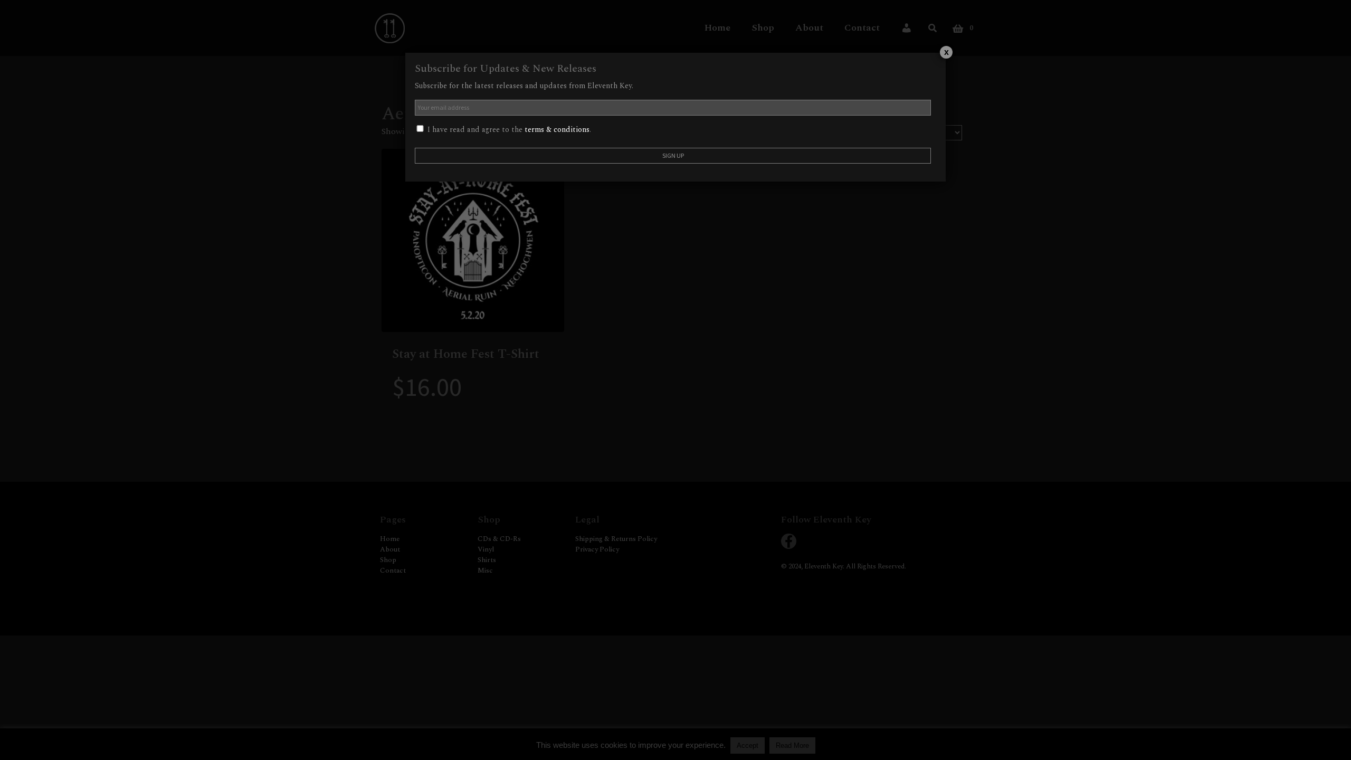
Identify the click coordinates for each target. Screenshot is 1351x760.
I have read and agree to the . (508, 129)
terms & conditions (557, 129)
